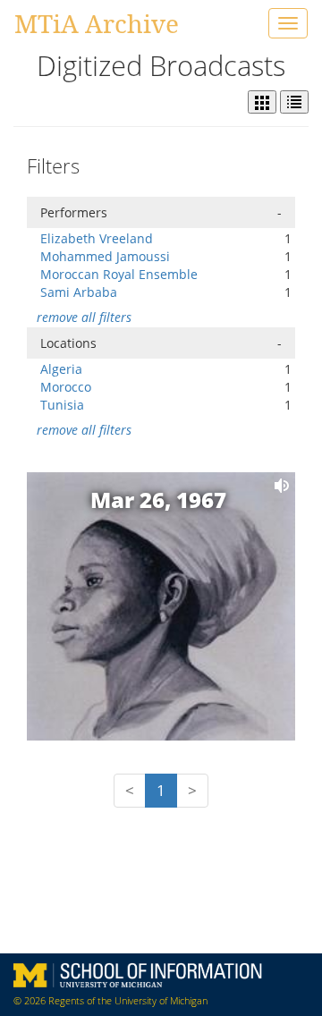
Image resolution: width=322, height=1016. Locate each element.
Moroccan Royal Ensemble (119, 274)
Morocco (65, 386)
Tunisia (62, 404)
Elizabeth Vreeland (96, 238)
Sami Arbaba (78, 292)
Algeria (61, 368)
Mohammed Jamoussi (105, 256)
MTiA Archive (96, 23)
